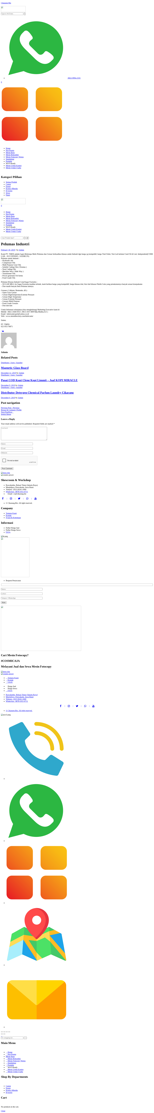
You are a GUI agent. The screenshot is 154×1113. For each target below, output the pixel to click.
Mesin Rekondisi (12, 155)
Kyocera (9, 1092)
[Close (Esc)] (2, 1031)
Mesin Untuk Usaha (13, 168)
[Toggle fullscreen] (7, 1031)
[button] (77, 114)
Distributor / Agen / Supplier (11, 363)
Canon (8, 1086)
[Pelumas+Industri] (3, 331)
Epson (8, 1088)
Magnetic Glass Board (15, 367)
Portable (9, 161)
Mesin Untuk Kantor (14, 166)
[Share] (4, 1031)
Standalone (10, 159)
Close (3, 1111)
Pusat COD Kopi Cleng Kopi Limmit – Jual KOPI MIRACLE (39, 380)
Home (8, 148)
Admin (21, 250)
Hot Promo (10, 150)
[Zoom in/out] (9, 1031)
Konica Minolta (12, 1090)
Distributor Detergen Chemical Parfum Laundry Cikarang (37, 392)
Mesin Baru (10, 153)
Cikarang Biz (6, 3)
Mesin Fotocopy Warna (15, 157)
